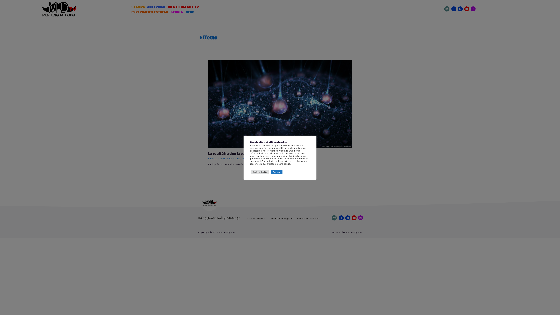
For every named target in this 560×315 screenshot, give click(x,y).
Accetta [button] (276, 172)
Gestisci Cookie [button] (260, 172)
